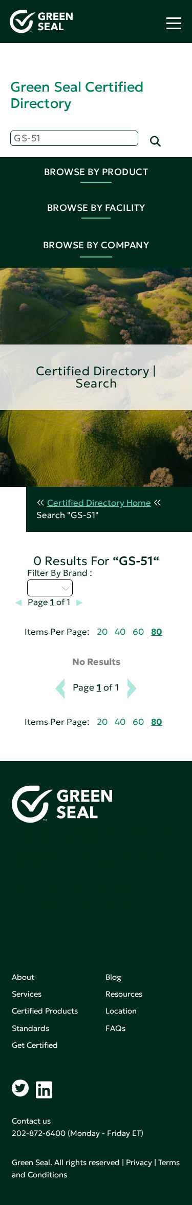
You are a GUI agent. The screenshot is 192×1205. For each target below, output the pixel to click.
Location (121, 1011)
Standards (30, 1028)
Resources (123, 994)
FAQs (115, 1028)
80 (156, 632)
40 (120, 632)
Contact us (31, 1121)
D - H (44, 587)
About (23, 977)
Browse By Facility (96, 207)
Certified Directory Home (99, 503)
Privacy (139, 1162)
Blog (113, 977)
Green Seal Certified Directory (76, 95)
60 (138, 632)
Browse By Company (96, 245)
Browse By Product (96, 172)
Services (26, 994)
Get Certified (35, 1045)
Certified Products (45, 1011)
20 (102, 632)
